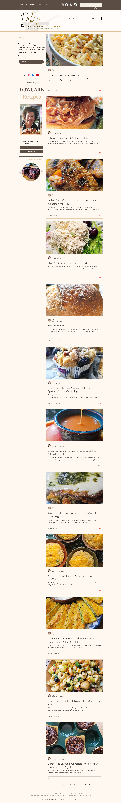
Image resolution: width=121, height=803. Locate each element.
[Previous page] (63, 784)
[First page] (59, 784)
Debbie (28, 56)
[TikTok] (75, 4)
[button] (31, 172)
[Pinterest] (71, 4)
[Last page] (89, 784)
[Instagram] (62, 4)
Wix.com (77, 799)
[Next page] (85, 784)
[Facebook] (66, 4)
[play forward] (42, 172)
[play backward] (20, 172)
